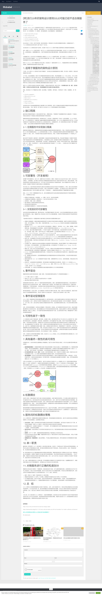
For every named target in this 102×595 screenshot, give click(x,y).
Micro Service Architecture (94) (95, 37)
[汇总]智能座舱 (11, 53)
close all (92, 19)
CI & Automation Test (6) (93, 30)
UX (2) (89, 91)
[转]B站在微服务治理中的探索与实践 (71, 538)
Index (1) (91, 36)
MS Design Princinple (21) (96, 43)
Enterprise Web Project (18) (94, 34)
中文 (6, 25)
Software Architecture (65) (93, 90)
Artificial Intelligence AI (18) (93, 20)
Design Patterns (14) (94, 77)
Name (25, 557)
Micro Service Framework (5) (95, 78)
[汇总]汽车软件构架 (12, 65)
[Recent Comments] (13, 36)
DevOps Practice (11, 39)
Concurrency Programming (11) (95, 31)
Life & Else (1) (90, 85)
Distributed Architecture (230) (94, 33)
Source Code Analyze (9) (93, 83)
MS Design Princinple (28, 13)
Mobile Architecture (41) (92, 87)
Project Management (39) (93, 88)
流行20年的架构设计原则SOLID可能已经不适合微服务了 (36, 512)
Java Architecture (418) (92, 29)
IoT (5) (89, 27)
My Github (15, 1)
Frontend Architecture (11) (93, 26)
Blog (3, 1)
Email (56, 557)
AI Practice (10, 57)
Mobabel (7, 7)
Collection (10, 51)
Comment (26, 549)
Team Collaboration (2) (93, 84)
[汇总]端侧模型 (11, 47)
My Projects (8, 1)
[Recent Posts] (5, 36)
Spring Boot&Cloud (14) (94, 80)
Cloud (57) (90, 23)
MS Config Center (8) (95, 41)
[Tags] (17, 36)
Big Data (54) (90, 21)
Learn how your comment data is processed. (47, 578)
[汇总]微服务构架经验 (97, 46)
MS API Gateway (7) (95, 40)
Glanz (25, 25)
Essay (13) (90, 24)
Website (25, 563)
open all (88, 19)
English (4, 25)
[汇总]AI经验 (10, 59)
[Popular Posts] (9, 36)
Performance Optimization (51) (95, 81)
